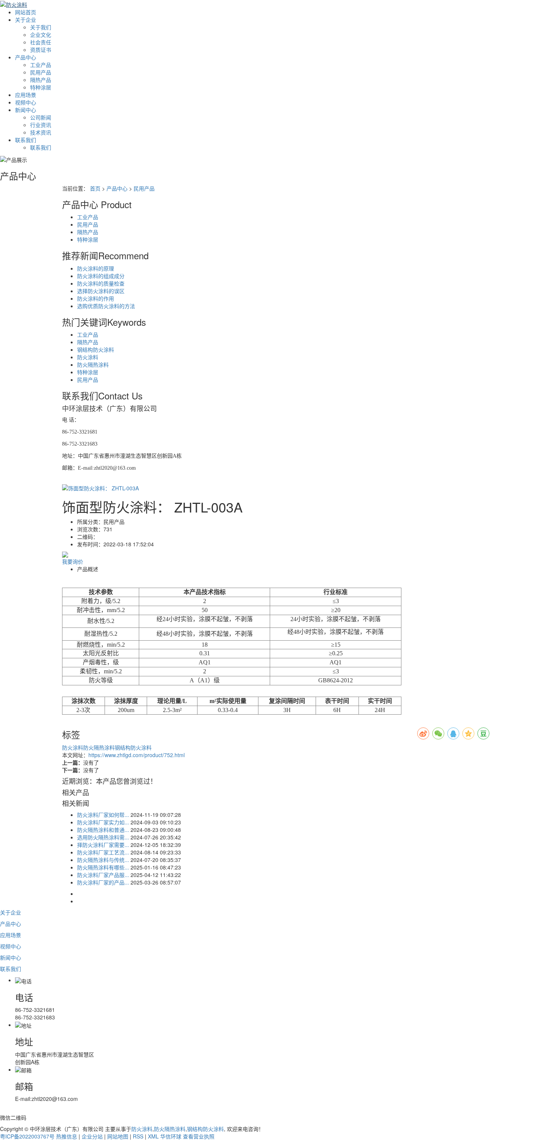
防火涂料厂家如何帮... (103, 814)
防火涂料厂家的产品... (103, 882)
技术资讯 (40, 132)
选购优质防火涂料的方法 (106, 306)
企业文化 (40, 34)
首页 (95, 188)
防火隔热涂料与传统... (103, 859)
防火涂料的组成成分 (101, 276)
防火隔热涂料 (93, 364)
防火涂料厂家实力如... (103, 822)
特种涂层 (40, 87)
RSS (138, 1136)
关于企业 (25, 19)
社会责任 (40, 42)
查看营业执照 (198, 1136)
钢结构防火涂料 (95, 349)
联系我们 (25, 140)
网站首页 (25, 12)
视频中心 (25, 102)
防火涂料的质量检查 (101, 283)
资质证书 (40, 49)
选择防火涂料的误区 (101, 291)
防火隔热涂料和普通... (103, 829)
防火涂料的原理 (95, 268)
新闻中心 (25, 109)
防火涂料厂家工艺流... (103, 852)
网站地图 (117, 1136)
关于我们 (40, 27)
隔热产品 (40, 79)
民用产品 (40, 72)
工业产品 (40, 64)
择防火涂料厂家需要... (103, 844)
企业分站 (92, 1136)
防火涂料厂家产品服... (103, 874)
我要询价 (72, 561)
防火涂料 (87, 357)
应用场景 (25, 94)
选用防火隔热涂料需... (103, 837)
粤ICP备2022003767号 (27, 1136)
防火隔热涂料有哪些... (103, 867)
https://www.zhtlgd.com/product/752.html (136, 755)
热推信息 (66, 1136)
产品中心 (25, 57)
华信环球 (170, 1136)
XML (153, 1136)
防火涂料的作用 (95, 298)
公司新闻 (40, 117)
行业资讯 (40, 125)
